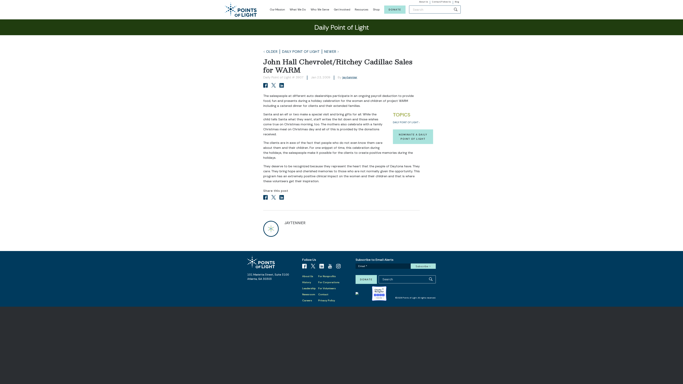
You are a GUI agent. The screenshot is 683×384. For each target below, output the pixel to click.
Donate (395, 9)
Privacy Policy (326, 300)
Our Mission (277, 9)
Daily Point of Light (301, 51)
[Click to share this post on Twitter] (274, 86)
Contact (323, 294)
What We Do (298, 9)
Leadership (309, 288)
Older (272, 51)
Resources (361, 9)
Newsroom (308, 294)
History (306, 282)
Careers (307, 300)
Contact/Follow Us (441, 1)
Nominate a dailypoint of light (413, 136)
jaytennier (349, 77)
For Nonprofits (327, 276)
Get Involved (342, 9)
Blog (457, 1)
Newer (330, 51)
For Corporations (328, 282)
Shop (376, 9)
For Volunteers (327, 288)
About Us (423, 1)
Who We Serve (320, 9)
